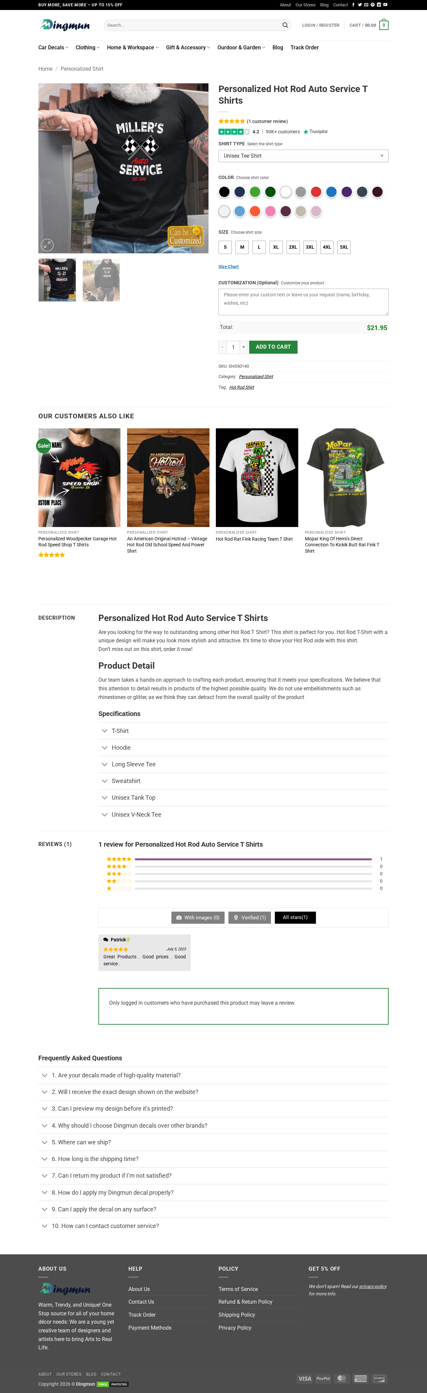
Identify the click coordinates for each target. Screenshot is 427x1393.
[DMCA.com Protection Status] (112, 1384)
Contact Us (141, 1302)
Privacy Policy (235, 1328)
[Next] (197, 168)
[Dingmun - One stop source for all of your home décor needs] (66, 25)
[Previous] (50, 168)
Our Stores (306, 4)
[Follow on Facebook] (353, 5)
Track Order (305, 47)
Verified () (253, 918)
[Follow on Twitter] (360, 5)
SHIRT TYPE (232, 144)
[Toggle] (104, 731)
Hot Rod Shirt (241, 387)
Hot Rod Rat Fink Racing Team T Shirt (254, 539)
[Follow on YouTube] (385, 5)
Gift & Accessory (186, 47)
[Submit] (285, 25)
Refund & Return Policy (246, 1302)
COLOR (226, 177)
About (285, 4)
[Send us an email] (366, 5)
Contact (340, 4)
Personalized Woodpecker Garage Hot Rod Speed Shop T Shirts (77, 542)
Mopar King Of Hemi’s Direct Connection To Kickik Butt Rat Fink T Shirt (342, 545)
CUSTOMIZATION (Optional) (249, 283)
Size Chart (229, 266)
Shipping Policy (237, 1315)
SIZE (224, 232)
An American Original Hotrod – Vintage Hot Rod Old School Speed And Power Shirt (167, 545)
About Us (139, 1289)
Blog (324, 4)
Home (45, 69)
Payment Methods (149, 1328)
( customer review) (267, 121)
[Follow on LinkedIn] (379, 5)
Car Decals (51, 47)
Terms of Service (238, 1289)
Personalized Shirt (82, 69)
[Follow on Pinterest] (373, 5)
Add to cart (273, 347)
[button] (369, 25)
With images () (201, 918)
